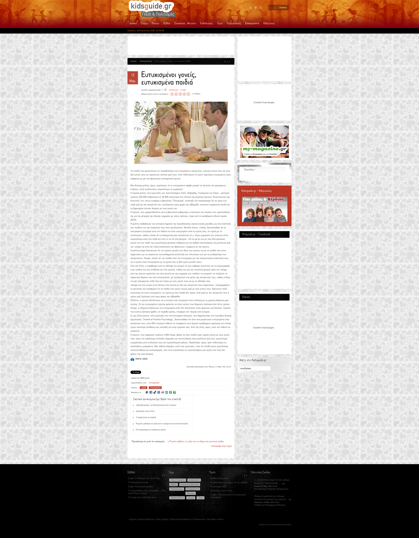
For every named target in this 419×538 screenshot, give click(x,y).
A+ (225, 61)
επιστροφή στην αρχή (221, 446)
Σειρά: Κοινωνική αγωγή (140, 486)
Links (220, 519)
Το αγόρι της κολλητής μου (142, 497)
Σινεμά (191, 498)
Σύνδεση (282, 8)
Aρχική (133, 519)
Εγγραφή (274, 8)
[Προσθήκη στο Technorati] (174, 392)
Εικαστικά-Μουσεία (190, 484)
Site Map (211, 519)
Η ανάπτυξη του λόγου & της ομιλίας (229, 482)
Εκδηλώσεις (177, 489)
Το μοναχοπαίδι (218, 486)
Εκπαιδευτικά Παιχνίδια (265, 489)
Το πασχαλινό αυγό (138, 482)
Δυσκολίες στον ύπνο (145, 411)
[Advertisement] (189, 45)
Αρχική (133, 61)
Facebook (250, 7)
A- (230, 61)
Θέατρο (190, 493)
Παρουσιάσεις (177, 497)
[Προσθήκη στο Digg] (158, 392)
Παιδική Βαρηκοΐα (219, 478)
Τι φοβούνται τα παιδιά (146, 417)
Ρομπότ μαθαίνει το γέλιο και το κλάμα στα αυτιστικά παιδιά (162, 424)
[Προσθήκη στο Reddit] (162, 392)
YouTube (260, 7)
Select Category (178, 480)
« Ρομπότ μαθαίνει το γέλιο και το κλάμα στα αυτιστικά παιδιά (195, 441)
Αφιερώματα (194, 480)
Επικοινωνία (199, 519)
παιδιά (143, 388)
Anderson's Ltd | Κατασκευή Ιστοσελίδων (275, 525)
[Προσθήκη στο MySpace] (170, 392)
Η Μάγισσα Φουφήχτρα (265, 505)
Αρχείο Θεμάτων (146, 519)
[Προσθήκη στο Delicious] (155, 392)
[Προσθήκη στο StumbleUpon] (166, 392)
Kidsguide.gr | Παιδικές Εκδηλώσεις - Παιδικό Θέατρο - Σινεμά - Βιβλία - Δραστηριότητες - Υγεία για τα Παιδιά (152, 9)
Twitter (255, 7)
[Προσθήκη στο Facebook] (151, 392)
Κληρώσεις (282, 489)
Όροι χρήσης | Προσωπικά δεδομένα (173, 519)
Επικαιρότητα (146, 61)
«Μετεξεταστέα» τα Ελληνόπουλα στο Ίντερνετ (156, 405)
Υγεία (200, 497)
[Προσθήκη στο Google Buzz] (147, 392)
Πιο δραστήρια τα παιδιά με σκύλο (151, 430)
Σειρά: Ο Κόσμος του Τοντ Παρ (144, 478)
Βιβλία (174, 484)
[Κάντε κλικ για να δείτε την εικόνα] (181, 164)
